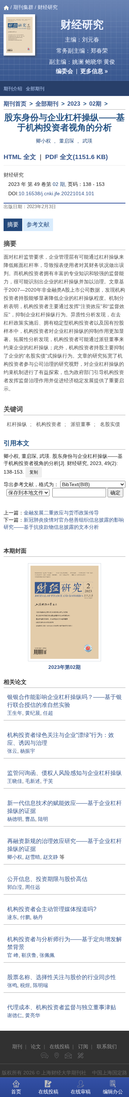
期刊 (17, 1046)
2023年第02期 (64, 667)
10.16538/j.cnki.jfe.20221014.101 (56, 193)
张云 (12, 751)
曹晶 (30, 819)
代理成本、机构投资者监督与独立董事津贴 (61, 1007)
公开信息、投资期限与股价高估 (47, 879)
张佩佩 (46, 955)
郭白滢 (14, 887)
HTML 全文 (20, 157)
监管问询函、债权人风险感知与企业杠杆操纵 (64, 773)
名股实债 (110, 424)
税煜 (25, 985)
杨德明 (14, 819)
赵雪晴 (32, 857)
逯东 (12, 917)
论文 (36, 1046)
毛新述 (32, 781)
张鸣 (12, 985)
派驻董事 (81, 424)
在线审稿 (81, 1091)
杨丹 (38, 917)
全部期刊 (35, 88)
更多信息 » (94, 71)
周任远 (32, 887)
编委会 (64, 71)
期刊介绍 (13, 88)
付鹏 (25, 917)
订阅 (83, 1046)
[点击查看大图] (64, 612)
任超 (48, 713)
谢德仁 (14, 1015)
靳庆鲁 (29, 955)
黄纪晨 (32, 713)
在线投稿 (59, 1046)
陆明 (43, 819)
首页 (16, 1091)
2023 (73, 104)
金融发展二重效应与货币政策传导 (61, 513)
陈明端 (40, 985)
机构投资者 (48, 424)
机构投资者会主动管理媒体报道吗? (51, 909)
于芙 (48, 781)
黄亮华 (32, 1015)
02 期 (59, 184)
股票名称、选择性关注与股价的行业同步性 (61, 977)
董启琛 (66, 141)
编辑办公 (113, 1091)
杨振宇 (27, 751)
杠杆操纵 (17, 424)
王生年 (14, 713)
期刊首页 (15, 104)
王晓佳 (14, 781)
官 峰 (13, 955)
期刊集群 (23, 7)
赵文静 (50, 857)
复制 (33, 472)
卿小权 (43, 141)
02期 (95, 104)
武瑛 (87, 141)
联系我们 (107, 1046)
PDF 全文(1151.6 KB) (76, 157)
